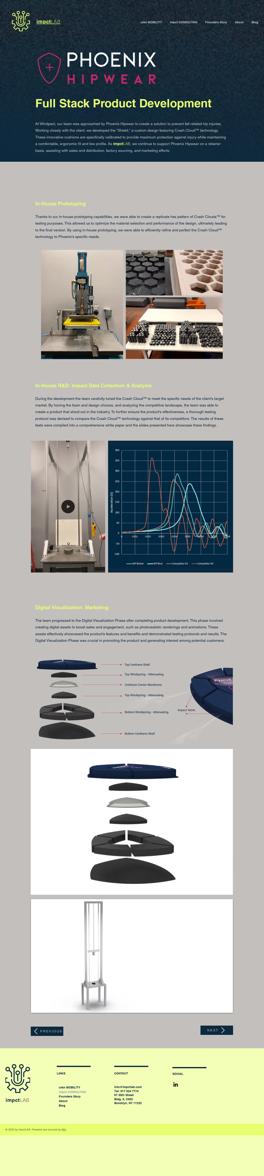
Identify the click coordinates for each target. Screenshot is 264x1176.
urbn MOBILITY (69, 1087)
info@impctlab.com (128, 1087)
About (63, 1101)
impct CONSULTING (70, 1092)
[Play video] (132, 956)
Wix (64, 1129)
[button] (100, 568)
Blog (62, 1105)
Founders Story (70, 1096)
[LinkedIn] (175, 1084)
